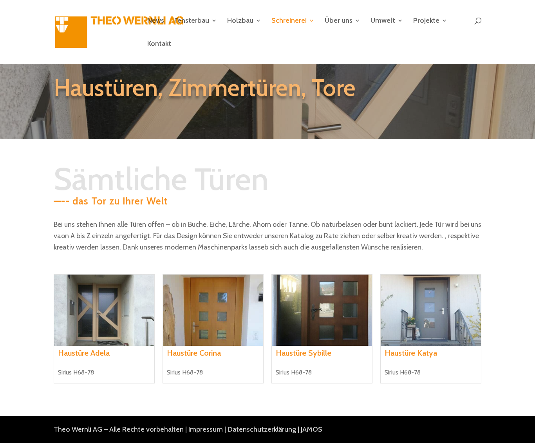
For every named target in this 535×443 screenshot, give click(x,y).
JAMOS (311, 429)
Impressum (205, 429)
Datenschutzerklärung (262, 429)
